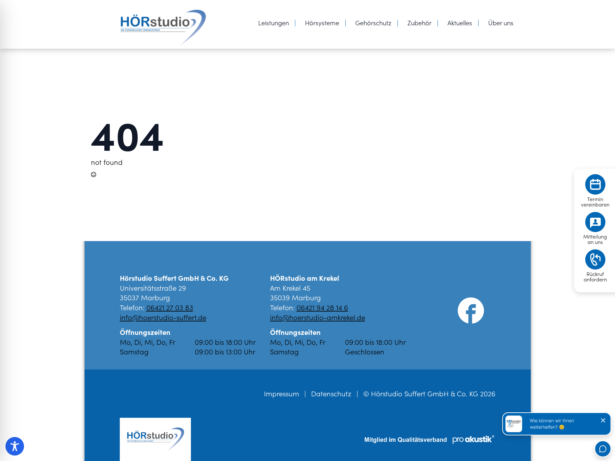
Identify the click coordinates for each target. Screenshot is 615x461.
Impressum (281, 393)
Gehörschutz (373, 22)
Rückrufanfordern (595, 276)
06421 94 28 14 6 (322, 307)
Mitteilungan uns (595, 239)
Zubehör (419, 22)
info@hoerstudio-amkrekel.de (317, 317)
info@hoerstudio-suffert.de (163, 317)
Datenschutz (331, 393)
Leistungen (273, 22)
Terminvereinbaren (595, 201)
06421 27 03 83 (169, 307)
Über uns (500, 22)
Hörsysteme (322, 22)
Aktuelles (459, 22)
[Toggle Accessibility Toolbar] (15, 446)
